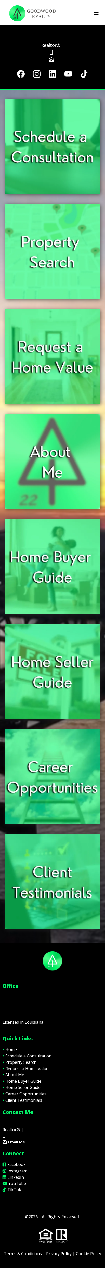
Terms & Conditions (23, 1254)
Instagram (17, 1171)
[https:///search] (52, 251)
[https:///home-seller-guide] (52, 671)
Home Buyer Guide (23, 1081)
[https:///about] (52, 461)
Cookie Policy (88, 1254)
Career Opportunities (25, 1094)
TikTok (14, 1190)
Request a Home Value (26, 1068)
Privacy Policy (59, 1254)
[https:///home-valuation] (52, 356)
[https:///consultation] (52, 146)
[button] (96, 13)
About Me (14, 1075)
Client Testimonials (23, 1100)
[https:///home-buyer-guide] (52, 566)
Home (11, 1049)
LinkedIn (15, 1177)
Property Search (20, 1062)
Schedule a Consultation (28, 1056)
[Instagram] (37, 74)
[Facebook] (21, 74)
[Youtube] (68, 74)
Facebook (16, 1164)
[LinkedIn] (52, 74)
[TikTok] (84, 74)
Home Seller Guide (23, 1087)
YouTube (17, 1183)
